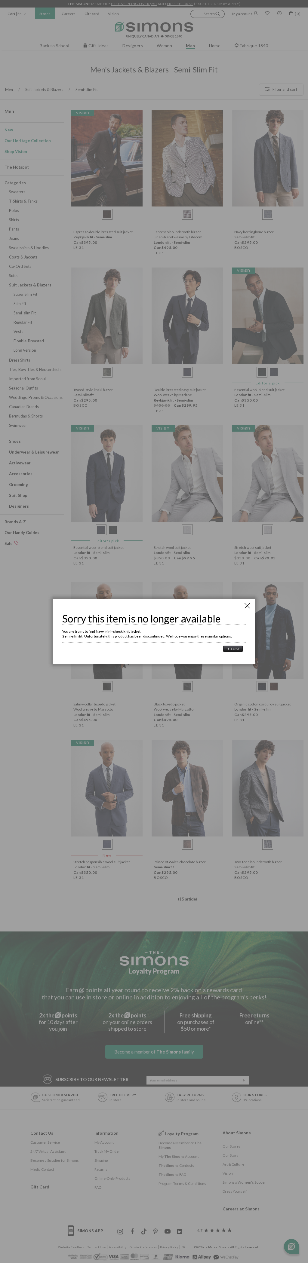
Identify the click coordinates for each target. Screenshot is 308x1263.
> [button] (233, 649)
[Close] (247, 605)
